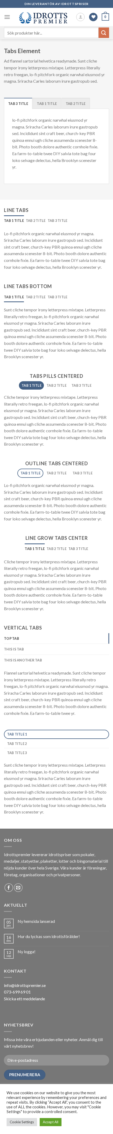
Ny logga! (26, 951)
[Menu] (7, 16)
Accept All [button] (50, 1122)
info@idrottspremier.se (25, 985)
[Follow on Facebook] (8, 887)
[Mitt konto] (80, 17)
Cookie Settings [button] (22, 1122)
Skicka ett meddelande (24, 998)
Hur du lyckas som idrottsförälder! (49, 936)
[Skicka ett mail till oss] (18, 887)
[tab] (18, 103)
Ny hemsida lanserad (36, 921)
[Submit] (104, 32)
